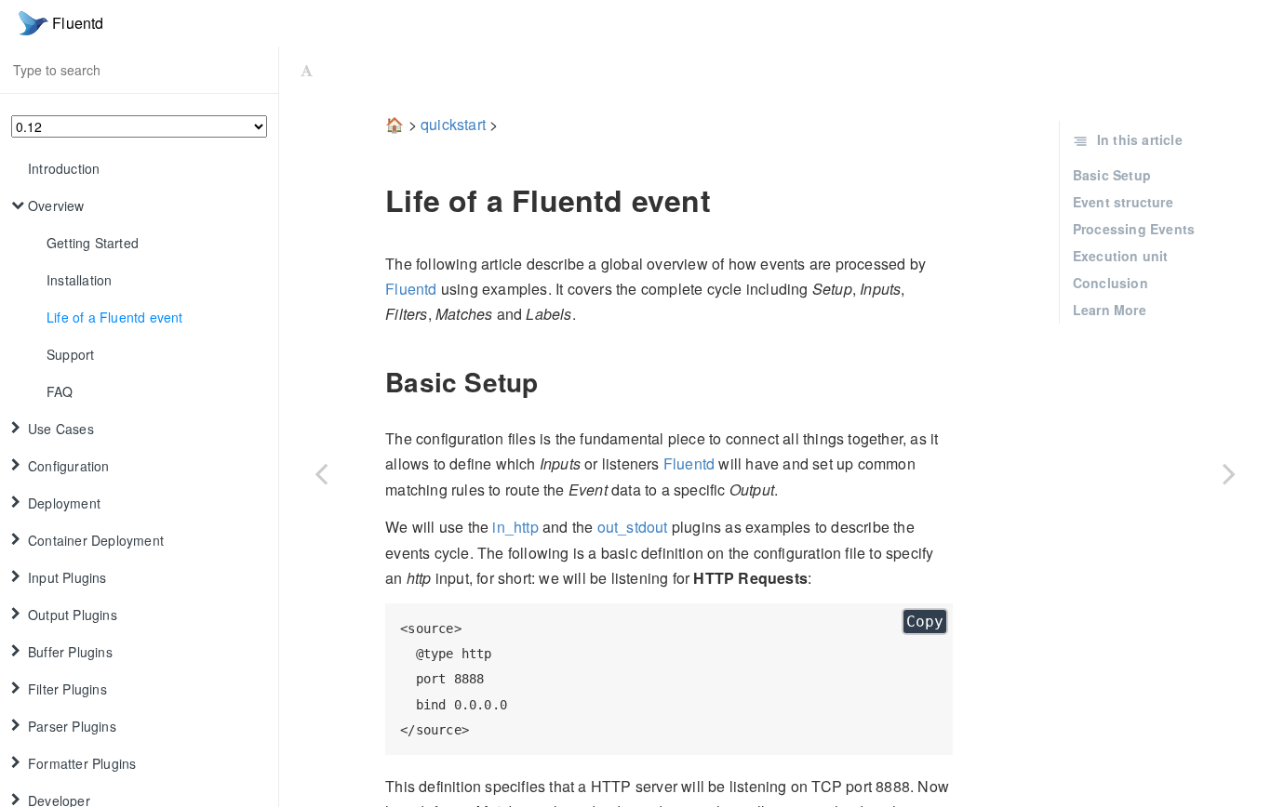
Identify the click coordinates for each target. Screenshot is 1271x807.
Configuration (69, 465)
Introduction (64, 168)
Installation (79, 280)
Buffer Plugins (70, 651)
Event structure (1123, 201)
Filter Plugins (67, 689)
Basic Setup (1112, 174)
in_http (515, 526)
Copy (924, 621)
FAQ (60, 391)
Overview (56, 205)
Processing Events (1134, 228)
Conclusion (1110, 282)
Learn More (1109, 309)
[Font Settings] (307, 69)
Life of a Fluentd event (115, 317)
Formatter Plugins (82, 763)
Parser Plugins (72, 726)
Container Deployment (96, 540)
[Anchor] (372, 200)
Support (70, 354)
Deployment (64, 503)
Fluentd (410, 288)
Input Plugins (67, 577)
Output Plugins (72, 614)
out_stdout (632, 526)
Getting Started (93, 242)
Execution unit (1121, 255)
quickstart (453, 124)
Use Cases (61, 428)
